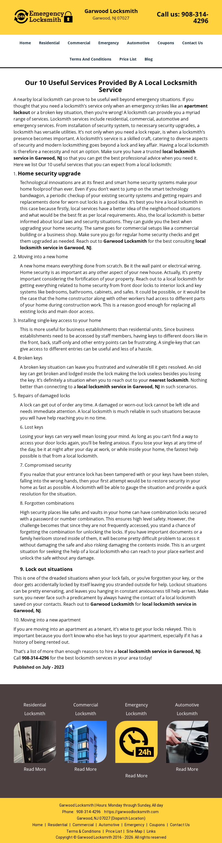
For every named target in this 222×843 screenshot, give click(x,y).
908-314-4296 (194, 17)
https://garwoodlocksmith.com (131, 812)
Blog (149, 59)
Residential (49, 42)
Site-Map (134, 831)
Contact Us (192, 42)
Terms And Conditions (90, 59)
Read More (35, 769)
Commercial (79, 42)
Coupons (166, 42)
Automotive (138, 42)
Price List (127, 59)
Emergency (108, 42)
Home (25, 42)
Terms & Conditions (83, 831)
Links (151, 831)
